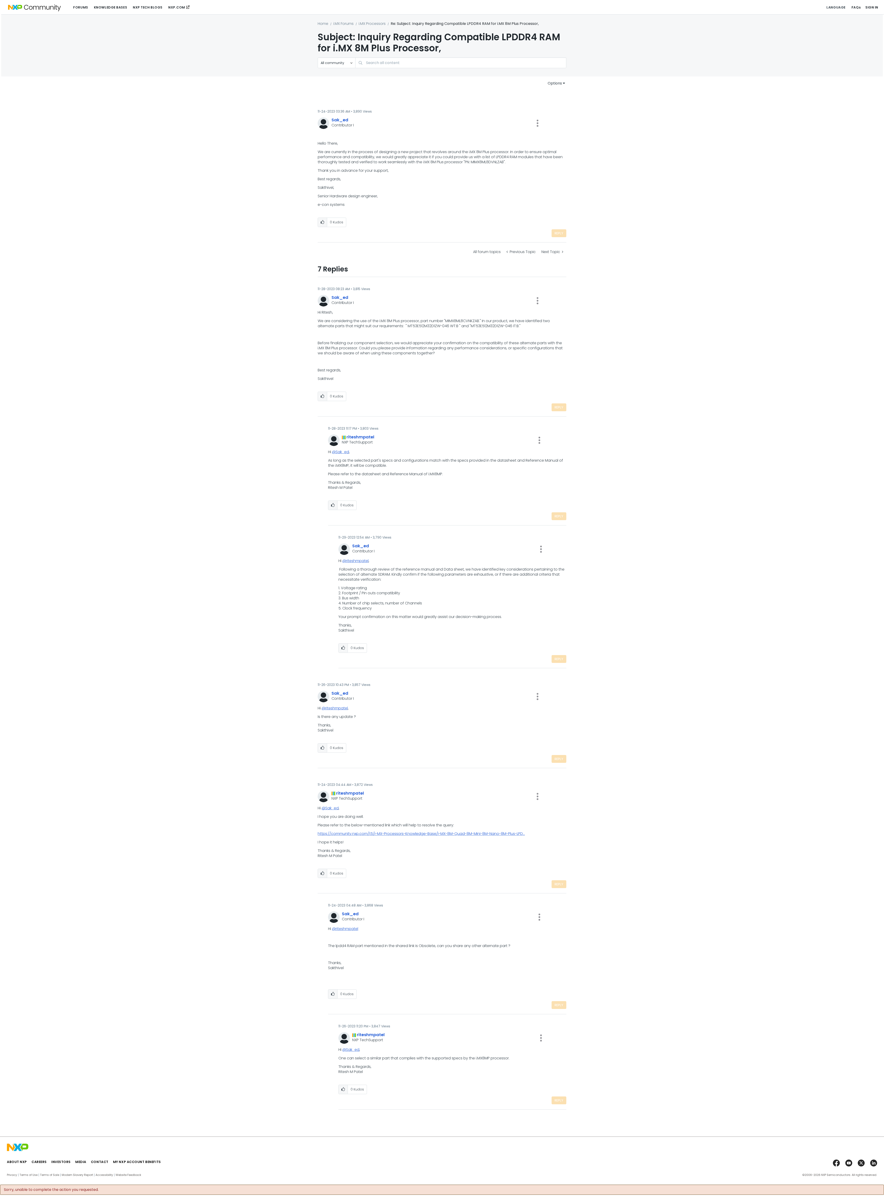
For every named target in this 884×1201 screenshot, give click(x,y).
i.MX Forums (343, 23)
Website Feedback (128, 1175)
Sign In (871, 7)
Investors (61, 1162)
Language (835, 7)
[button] (537, 123)
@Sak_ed (340, 452)
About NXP (17, 1162)
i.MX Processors (372, 23)
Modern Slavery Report (77, 1175)
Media (80, 1162)
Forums (80, 7)
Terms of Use (29, 1175)
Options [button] (555, 83)
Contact (99, 1162)
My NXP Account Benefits (137, 1162)
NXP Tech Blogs (148, 7)
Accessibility (104, 1175)
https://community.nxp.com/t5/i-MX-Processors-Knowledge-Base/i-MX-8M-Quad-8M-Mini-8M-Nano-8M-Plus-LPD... (421, 833)
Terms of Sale (49, 1175)
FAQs (856, 7)
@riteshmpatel (355, 560)
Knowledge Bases (110, 7)
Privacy (12, 1175)
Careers (39, 1162)
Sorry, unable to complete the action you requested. (51, 1189)
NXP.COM (176, 7)
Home (323, 23)
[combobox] (460, 62)
